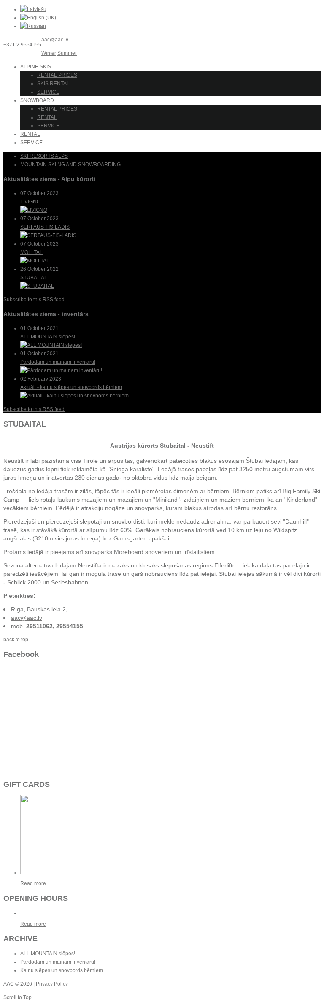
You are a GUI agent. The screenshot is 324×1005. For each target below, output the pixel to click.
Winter (48, 53)
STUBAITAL (33, 278)
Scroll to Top (17, 997)
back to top (15, 640)
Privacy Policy (52, 984)
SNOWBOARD (37, 100)
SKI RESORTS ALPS (44, 156)
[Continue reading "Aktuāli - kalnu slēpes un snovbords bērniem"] (74, 396)
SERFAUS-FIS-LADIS (45, 227)
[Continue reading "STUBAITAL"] (37, 286)
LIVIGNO (30, 202)
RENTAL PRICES (57, 75)
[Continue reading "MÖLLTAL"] (34, 261)
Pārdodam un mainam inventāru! (57, 362)
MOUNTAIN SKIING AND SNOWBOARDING (70, 165)
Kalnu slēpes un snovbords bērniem (61, 970)
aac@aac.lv (26, 617)
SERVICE (48, 92)
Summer (67, 53)
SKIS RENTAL (53, 83)
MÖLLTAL (31, 252)
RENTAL (47, 117)
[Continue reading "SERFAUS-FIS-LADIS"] (48, 235)
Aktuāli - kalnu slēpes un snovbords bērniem (71, 387)
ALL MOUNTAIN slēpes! (47, 337)
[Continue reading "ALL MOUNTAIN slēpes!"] (51, 345)
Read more (33, 883)
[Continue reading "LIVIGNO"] (33, 210)
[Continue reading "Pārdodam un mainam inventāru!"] (61, 370)
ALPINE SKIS (35, 67)
